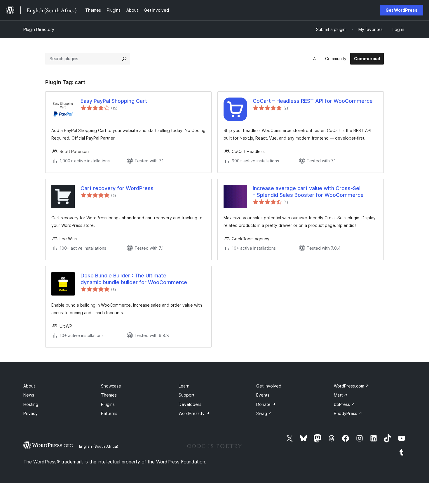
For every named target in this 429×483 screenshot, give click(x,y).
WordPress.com (351, 385)
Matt (341, 394)
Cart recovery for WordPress (117, 188)
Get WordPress (402, 10)
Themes (109, 394)
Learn (184, 385)
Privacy (30, 413)
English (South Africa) (98, 446)
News (28, 394)
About (29, 385)
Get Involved (268, 385)
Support (186, 394)
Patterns (109, 413)
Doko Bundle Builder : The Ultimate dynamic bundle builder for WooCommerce (134, 278)
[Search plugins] (124, 59)
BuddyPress (348, 413)
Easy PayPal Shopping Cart (114, 101)
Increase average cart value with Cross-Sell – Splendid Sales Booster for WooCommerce (308, 191)
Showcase (111, 385)
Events (262, 394)
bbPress (344, 404)
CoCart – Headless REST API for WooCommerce (313, 101)
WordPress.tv (194, 413)
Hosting (30, 404)
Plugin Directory (38, 29)
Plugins (108, 404)
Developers (190, 404)
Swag (264, 413)
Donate (265, 404)
